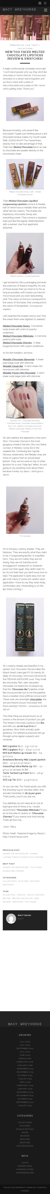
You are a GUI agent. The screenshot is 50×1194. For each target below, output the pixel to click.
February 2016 (25, 1062)
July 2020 (25, 1052)
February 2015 (25, 1085)
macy (35, 45)
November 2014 (25, 1095)
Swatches (8, 885)
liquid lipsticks (35, 895)
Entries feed (25, 1166)
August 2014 (25, 1105)
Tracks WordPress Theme (18, 1187)
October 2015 (25, 1075)
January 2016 (25, 1065)
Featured (23, 881)
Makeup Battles (25, 1129)
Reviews (35, 881)
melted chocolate (22, 898)
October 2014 (25, 1099)
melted (7, 898)
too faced (30, 902)
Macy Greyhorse (19, 9)
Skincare (25, 1139)
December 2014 (25, 1092)
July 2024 (25, 1042)
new (36, 898)
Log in (25, 1163)
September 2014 (25, 1102)
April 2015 (25, 1082)
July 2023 (25, 1045)
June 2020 (25, 1055)
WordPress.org (25, 1173)
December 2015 (25, 1069)
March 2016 (25, 1058)
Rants (25, 1132)
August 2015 (25, 1079)
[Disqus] (25, 972)
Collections (25, 48)
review (7, 902)
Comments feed (25, 1169)
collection (9, 895)
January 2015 (25, 1089)
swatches (17, 902)
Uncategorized (25, 1146)
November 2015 (25, 1072)
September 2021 (25, 1048)
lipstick (21, 895)
